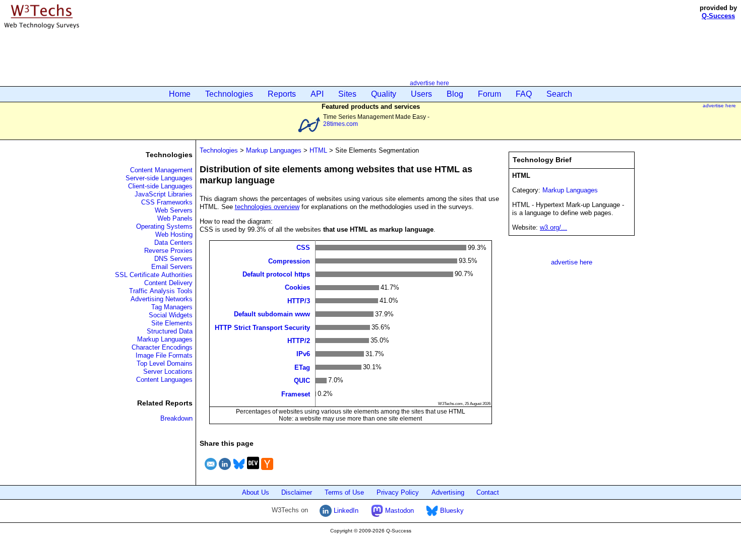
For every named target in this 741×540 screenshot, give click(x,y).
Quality (383, 94)
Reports (282, 94)
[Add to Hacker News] (267, 471)
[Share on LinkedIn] (225, 471)
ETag (302, 367)
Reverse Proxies (168, 250)
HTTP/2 (298, 341)
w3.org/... (553, 227)
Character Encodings (162, 347)
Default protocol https (276, 274)
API (317, 94)
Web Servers (174, 210)
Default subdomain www (272, 314)
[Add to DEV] (253, 471)
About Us (255, 492)
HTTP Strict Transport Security (262, 327)
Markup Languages (165, 339)
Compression (289, 260)
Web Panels (175, 218)
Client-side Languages (160, 186)
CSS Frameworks (167, 202)
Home (180, 94)
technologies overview (267, 207)
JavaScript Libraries (164, 194)
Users (421, 94)
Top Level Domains (165, 363)
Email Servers (172, 267)
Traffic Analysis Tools (161, 291)
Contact (487, 492)
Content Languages (164, 379)
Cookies (297, 287)
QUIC (302, 380)
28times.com (340, 123)
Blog (455, 94)
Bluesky (451, 510)
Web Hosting (174, 234)
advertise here (429, 83)
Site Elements (172, 323)
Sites (347, 94)
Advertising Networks (162, 299)
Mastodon (398, 510)
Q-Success (718, 16)
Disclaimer (296, 492)
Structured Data (170, 331)
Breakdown (176, 418)
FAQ (524, 94)
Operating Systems (164, 226)
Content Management (161, 170)
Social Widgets (171, 315)
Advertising (447, 492)
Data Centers (173, 242)
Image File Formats (164, 355)
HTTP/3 (298, 300)
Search (559, 94)
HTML (318, 150)
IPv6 (303, 354)
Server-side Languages (159, 178)
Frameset (295, 393)
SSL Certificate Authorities (154, 275)
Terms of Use (344, 492)
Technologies (229, 94)
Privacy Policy (398, 492)
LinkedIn (345, 510)
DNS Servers (173, 258)
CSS (303, 247)
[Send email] (211, 471)
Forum (489, 94)
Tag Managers (172, 307)
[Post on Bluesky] (239, 471)
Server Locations (168, 371)
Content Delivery (168, 283)
